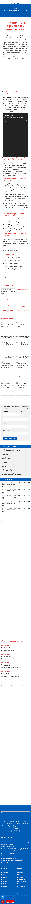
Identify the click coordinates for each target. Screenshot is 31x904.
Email (5, 423)
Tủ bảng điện (6, 458)
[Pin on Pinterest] (18, 831)
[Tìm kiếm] (29, 1)
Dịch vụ (26, 892)
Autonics (5, 462)
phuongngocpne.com (16, 247)
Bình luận (6, 411)
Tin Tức (15, 8)
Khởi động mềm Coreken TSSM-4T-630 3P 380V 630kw (8, 337)
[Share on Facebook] (9, 831)
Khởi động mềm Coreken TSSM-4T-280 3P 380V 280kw (8, 377)
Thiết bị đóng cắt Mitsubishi (12, 474)
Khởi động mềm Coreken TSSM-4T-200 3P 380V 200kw (8, 398)
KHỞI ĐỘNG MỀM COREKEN (11, 450)
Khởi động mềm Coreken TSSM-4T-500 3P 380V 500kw (23, 357)
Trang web (6, 430)
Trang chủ (5, 892)
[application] (15, 135)
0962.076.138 (10, 902)
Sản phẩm (20, 892)
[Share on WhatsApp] (7, 831)
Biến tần (5, 454)
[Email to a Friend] (15, 831)
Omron (4, 466)
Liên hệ (16, 893)
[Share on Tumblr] (24, 831)
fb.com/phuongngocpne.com (17, 862)
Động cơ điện (7, 470)
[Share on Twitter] (12, 831)
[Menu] (2, 2)
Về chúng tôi (13, 892)
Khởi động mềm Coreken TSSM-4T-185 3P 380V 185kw (23, 398)
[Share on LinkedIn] (21, 831)
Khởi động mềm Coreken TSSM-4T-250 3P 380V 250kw (23, 377)
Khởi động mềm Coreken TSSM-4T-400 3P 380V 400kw (8, 357)
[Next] (29, 743)
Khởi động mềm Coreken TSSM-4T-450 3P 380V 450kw (23, 337)
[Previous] (2, 743)
